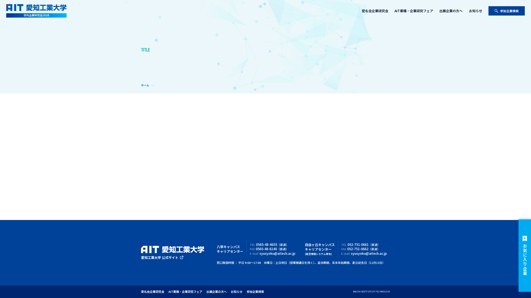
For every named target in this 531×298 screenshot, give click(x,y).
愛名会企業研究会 (375, 10)
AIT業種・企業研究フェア (414, 10)
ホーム (145, 85)
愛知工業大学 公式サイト (159, 257)
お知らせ (475, 10)
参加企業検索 (509, 11)
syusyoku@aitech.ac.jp (277, 253)
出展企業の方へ (451, 10)
